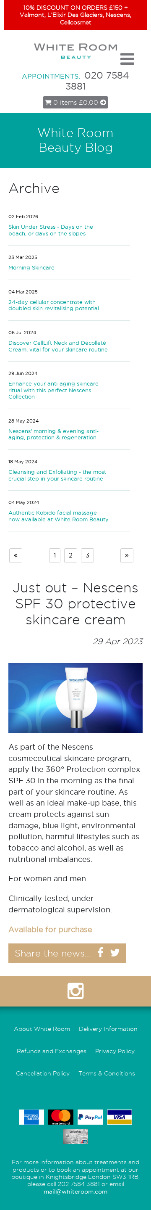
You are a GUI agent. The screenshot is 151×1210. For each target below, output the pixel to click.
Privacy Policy (115, 1051)
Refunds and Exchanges (51, 1051)
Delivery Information (108, 1029)
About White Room (42, 1029)
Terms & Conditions (106, 1073)
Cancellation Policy (43, 1073)
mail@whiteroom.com (75, 1191)
